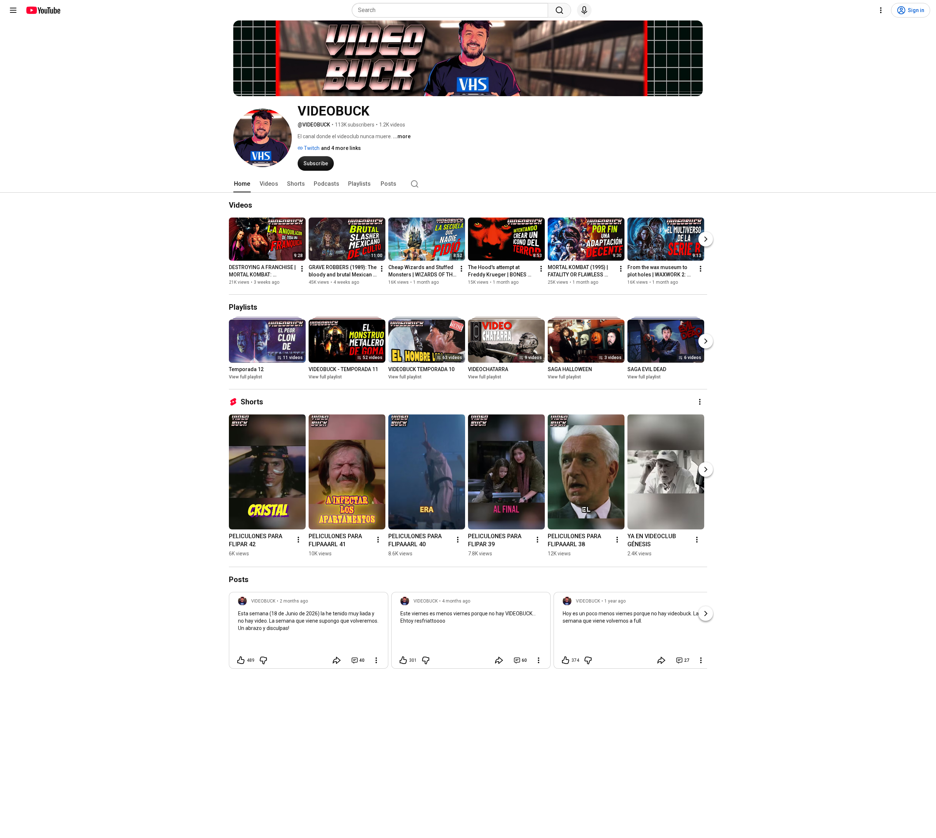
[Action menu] (376, 660)
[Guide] (13, 10)
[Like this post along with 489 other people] (241, 660)
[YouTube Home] (42, 10)
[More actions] (302, 268)
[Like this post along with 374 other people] (565, 660)
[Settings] (880, 10)
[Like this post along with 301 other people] (403, 660)
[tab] (242, 184)
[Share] (336, 660)
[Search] (559, 10)
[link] (308, 632)
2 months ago (294, 601)
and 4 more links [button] (341, 148)
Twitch (311, 148)
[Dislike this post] (263, 660)
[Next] (705, 239)
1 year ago (615, 601)
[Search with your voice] (584, 10)
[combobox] (452, 10)
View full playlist (245, 377)
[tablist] (468, 184)
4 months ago (456, 601)
